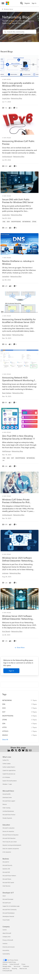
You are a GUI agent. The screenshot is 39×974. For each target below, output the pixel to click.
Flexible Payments (7, 818)
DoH (4, 708)
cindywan (5, 573)
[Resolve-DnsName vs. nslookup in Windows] (19, 244)
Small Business (6, 886)
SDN (3, 723)
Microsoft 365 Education (9, 838)
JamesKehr (5, 276)
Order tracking (6, 808)
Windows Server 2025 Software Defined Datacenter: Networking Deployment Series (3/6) (17, 617)
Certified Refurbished (8, 811)
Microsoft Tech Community (9, 909)
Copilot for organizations (9, 770)
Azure (4, 896)
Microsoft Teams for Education (10, 835)
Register (27, 3)
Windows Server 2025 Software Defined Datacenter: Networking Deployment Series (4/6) (17, 559)
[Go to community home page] (7, 3)
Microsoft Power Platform (9, 875)
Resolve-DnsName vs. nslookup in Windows (18, 262)
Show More (20, 647)
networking (7, 700)
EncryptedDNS (7, 716)
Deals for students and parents (11, 848)
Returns (5, 804)
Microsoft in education (8, 828)
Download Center (7, 797)
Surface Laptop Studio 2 (9, 767)
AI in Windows (6, 777)
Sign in (11, 671)
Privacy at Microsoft (8, 940)
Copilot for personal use (9, 774)
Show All (5, 739)
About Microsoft (7, 933)
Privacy (23, 964)
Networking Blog (16, 98)
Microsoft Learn (7, 902)
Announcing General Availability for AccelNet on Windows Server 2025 (19, 320)
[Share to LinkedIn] (9, 750)
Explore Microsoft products (10, 780)
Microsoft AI (6, 862)
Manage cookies (7, 966)
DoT (3, 712)
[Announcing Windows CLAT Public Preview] (19, 124)
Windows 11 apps (7, 784)
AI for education (7, 852)
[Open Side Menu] (3, 3)
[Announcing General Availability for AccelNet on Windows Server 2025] (19, 302)
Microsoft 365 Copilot (8, 882)
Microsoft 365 (6, 872)
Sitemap (5, 964)
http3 (4, 727)
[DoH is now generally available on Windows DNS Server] (19, 65)
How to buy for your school (10, 841)
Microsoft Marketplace (9, 913)
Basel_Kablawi (6, 335)
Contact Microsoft (14, 964)
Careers (5, 930)
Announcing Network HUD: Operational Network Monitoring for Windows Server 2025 (19, 379)
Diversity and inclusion (9, 947)
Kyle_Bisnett (6, 631)
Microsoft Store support (9, 801)
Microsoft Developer (8, 899)
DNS (3, 704)
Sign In (34, 3)
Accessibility (6, 950)
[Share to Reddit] (19, 750)
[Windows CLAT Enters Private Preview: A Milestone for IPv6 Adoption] (19, 482)
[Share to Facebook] (12, 750)
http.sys (5, 731)
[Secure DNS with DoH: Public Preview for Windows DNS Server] (19, 182)
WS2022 (5, 735)
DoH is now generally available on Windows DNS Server (18, 84)
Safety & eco (6, 968)
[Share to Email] (30, 750)
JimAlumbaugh (7, 156)
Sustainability (6, 954)
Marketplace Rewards (8, 916)
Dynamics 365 (6, 869)
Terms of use (17, 966)
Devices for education (8, 831)
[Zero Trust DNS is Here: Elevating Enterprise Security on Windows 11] (19, 418)
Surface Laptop (6, 763)
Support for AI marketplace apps (11, 906)
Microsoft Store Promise (9, 814)
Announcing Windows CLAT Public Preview (18, 142)
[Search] (21, 3)
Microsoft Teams (7, 879)
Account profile (7, 794)
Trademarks (26, 966)
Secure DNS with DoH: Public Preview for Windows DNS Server (17, 201)
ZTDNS (4, 720)
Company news (7, 936)
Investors (5, 943)
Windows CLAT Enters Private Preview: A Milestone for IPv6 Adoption (15, 501)
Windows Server (8, 9)
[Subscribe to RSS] (27, 750)
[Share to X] (16, 750)
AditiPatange (6, 451)
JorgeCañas (6, 98)
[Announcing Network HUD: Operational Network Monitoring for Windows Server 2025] (19, 360)
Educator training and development (12, 845)
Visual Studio (6, 920)
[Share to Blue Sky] (23, 750)
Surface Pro (6, 760)
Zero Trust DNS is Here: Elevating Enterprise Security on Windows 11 (18, 437)
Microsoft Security (7, 865)
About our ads (23, 968)
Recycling (14, 968)
